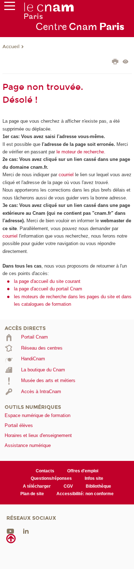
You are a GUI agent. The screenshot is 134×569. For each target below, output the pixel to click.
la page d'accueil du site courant (47, 281)
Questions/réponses (51, 478)
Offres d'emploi (82, 470)
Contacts (45, 470)
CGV (68, 486)
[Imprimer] (115, 62)
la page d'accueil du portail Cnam (48, 288)
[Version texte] (126, 62)
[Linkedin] (26, 530)
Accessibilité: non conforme (85, 493)
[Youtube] (10, 530)
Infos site (94, 478)
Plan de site (32, 493)
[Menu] (9, 7)
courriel (66, 174)
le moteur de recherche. (80, 151)
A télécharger (37, 486)
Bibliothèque (98, 486)
